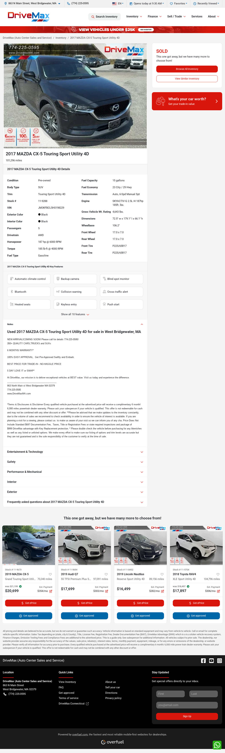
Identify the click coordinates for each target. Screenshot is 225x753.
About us (110, 682)
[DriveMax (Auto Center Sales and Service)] (29, 17)
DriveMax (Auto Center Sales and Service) (27, 37)
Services (196, 16)
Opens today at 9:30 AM (148, 3)
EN (119, 3)
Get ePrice (30, 603)
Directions (111, 692)
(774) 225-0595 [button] (80, 3)
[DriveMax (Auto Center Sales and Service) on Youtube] (210, 660)
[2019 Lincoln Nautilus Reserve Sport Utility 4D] (140, 545)
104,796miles (212, 579)
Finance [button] (153, 16)
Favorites (179, 3)
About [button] (212, 16)
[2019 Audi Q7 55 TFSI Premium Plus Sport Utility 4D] (84, 545)
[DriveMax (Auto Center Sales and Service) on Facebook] (202, 660)
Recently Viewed (207, 3)
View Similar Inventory (187, 78)
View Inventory (67, 682)
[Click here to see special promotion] (112, 29)
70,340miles (44, 579)
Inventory (61, 37)
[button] (33, 3)
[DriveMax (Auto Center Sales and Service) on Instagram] (218, 660)
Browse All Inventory (187, 69)
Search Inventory (106, 16)
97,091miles (100, 579)
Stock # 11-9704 (181, 569)
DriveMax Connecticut (72, 703)
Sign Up (187, 716)
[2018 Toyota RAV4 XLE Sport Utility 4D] (196, 545)
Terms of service (68, 698)
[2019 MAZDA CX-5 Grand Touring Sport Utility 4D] (28, 545)
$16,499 (123, 589)
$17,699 (68, 589)
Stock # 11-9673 (13, 569)
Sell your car (112, 687)
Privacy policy (113, 698)
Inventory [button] (132, 16)
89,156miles (156, 579)
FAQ (61, 687)
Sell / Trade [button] (174, 16)
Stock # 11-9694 (69, 569)
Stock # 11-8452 (125, 569)
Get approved (30, 615)
